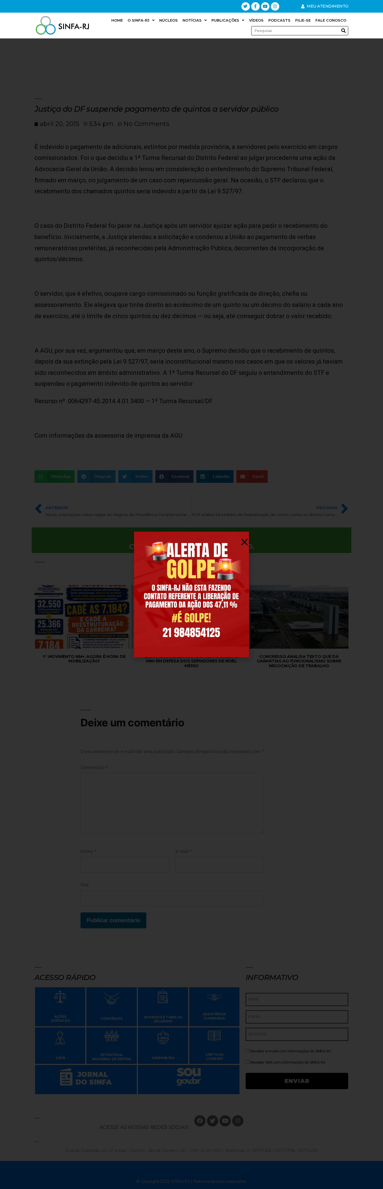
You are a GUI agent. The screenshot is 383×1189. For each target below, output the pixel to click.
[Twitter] (245, 6)
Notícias (192, 20)
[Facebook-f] (255, 6)
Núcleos (168, 20)
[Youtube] (265, 6)
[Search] (343, 30)
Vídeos (256, 20)
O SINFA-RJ (138, 20)
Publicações (225, 20)
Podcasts (279, 20)
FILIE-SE (303, 20)
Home (117, 20)
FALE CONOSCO (330, 20)
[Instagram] (275, 6)
